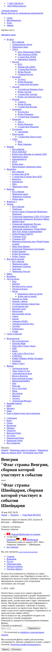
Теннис (10, 204)
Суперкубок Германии (28, 117)
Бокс (14, 281)
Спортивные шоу (20, 306)
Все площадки (13, 443)
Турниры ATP (18, 239)
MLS (20, 142)
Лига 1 (21, 122)
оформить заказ (8, 35)
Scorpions (16, 361)
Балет (9, 420)
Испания (16, 77)
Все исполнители (20, 341)
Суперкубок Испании (28, 84)
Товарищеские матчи (22, 44)
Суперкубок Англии (27, 94)
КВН (9, 406)
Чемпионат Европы (27, 59)
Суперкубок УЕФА (27, 57)
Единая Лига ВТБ (20, 174)
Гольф (15, 331)
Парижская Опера (15, 438)
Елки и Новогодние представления (23, 413)
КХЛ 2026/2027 (19, 151)
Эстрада (16, 398)
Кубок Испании (25, 82)
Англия (15, 87)
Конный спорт (19, 309)
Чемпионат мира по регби (30, 294)
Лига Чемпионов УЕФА (29, 52)
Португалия (17, 134)
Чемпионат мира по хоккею (23, 450)
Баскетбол (11, 169)
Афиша (10, 25)
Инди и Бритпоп (20, 376)
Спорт (10, 18)
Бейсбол (16, 284)
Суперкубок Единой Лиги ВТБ (27, 176)
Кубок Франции (25, 124)
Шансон (16, 396)
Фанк (14, 391)
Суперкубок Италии (27, 107)
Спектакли (12, 418)
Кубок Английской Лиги (29, 97)
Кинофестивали (14, 403)
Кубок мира (17, 164)
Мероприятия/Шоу (21, 381)
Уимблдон (17, 209)
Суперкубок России (27, 69)
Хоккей (10, 147)
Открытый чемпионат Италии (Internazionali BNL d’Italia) (26, 225)
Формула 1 (12, 201)
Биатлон (11, 189)
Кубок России (24, 72)
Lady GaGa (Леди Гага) (23, 353)
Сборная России (25, 74)
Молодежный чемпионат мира (26, 166)
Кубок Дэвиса (18, 256)
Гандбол (16, 326)
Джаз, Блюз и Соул (21, 371)
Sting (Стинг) (18, 363)
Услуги (10, 561)
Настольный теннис (21, 314)
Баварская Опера (15, 440)
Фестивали (17, 393)
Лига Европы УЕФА (27, 54)
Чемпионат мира (20, 47)
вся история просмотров (27, 552)
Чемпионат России (21, 271)
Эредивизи (23, 132)
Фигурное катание (15, 259)
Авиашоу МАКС (20, 321)
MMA (9, 274)
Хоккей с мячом (19, 301)
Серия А (22, 102)
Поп (14, 383)
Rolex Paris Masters (21, 246)
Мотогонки (17, 311)
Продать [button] (5, 447)
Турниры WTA (19, 236)
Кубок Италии (24, 104)
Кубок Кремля (19, 251)
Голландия (17, 129)
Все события (18, 42)
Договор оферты (14, 569)
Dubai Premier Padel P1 (22, 234)
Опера (10, 423)
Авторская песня (20, 368)
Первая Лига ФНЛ (26, 67)
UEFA (15, 49)
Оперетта (11, 430)
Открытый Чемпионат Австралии (28, 249)
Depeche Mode (19, 343)
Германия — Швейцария (22, 539)
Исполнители (13, 338)
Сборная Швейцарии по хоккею (25, 534)
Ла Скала (11, 435)
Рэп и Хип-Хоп (19, 388)
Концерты (11, 425)
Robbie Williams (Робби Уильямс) (27, 358)
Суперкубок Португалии (29, 137)
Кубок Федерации (20, 254)
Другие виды (13, 279)
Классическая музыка (22, 378)
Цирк (9, 411)
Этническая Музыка (21, 401)
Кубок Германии (25, 114)
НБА (14, 184)
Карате (15, 319)
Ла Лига (22, 79)
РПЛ (20, 64)
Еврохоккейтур (19, 159)
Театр (9, 23)
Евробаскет (17, 181)
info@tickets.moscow (16, 6)
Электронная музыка (22, 373)
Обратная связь (14, 564)
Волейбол (11, 276)
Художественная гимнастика (26, 304)
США (15, 139)
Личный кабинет (9, 10)
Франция (16, 119)
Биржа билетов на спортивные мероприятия (22, 13)
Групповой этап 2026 (33, 452)
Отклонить (16, 649)
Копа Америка (24, 144)
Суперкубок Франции (28, 127)
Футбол (10, 39)
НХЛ (14, 161)
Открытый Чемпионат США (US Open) (31, 216)
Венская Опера (14, 433)
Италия (15, 99)
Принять (5, 649)
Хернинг (14, 515)
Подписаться (33, 628)
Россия (15, 62)
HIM (14, 348)
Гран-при (16, 269)
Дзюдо (15, 316)
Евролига (16, 179)
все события (12, 547)
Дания (4, 515)
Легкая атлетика (20, 289)
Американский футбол (23, 324)
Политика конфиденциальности (25, 644)
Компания (11, 559)
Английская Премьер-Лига (30, 89)
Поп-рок (16, 386)
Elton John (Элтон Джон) (23, 346)
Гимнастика (17, 329)
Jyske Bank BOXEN (31, 515)
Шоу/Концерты (14, 20)
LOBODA (17, 356)
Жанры (10, 366)
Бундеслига (23, 112)
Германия (16, 109)
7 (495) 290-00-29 (15, 3)
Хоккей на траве (20, 299)
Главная (10, 556)
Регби (15, 291)
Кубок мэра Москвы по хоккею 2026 (29, 154)
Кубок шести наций (27, 296)
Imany (15, 351)
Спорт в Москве (14, 334)
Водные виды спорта (22, 286)
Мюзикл (11, 408)
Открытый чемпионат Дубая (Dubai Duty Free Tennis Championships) (29, 230)
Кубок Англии (24, 92)
